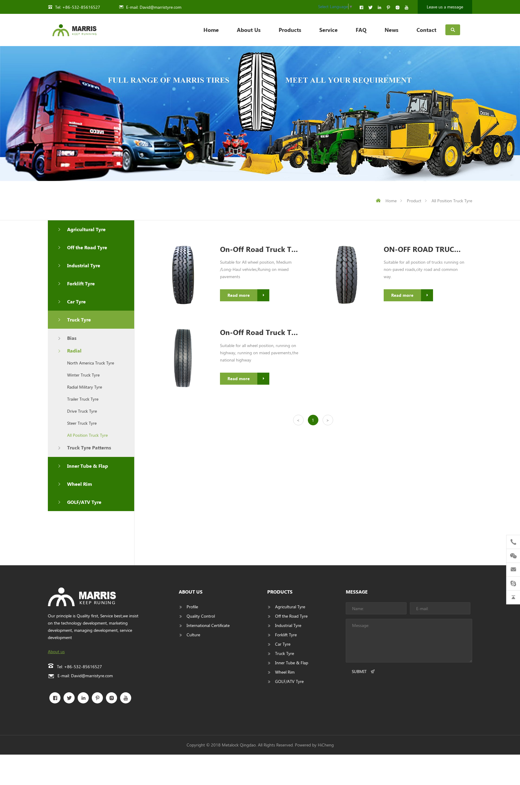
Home (211, 29)
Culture (193, 635)
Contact (426, 29)
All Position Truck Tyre (452, 200)
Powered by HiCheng (314, 745)
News (391, 29)
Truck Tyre (79, 319)
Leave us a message (445, 7)
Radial (74, 350)
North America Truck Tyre (90, 363)
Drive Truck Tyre (82, 411)
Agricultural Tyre (86, 229)
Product (414, 200)
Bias (71, 338)
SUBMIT (359, 671)
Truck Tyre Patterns (89, 447)
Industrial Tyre (83, 265)
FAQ (361, 29)
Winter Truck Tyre (83, 375)
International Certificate (208, 625)
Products (290, 29)
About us (56, 651)
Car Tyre (76, 301)
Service (328, 29)
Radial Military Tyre (84, 387)
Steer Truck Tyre (82, 423)
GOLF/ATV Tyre (84, 502)
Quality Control (201, 616)
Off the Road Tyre (87, 247)
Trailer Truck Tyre (82, 399)
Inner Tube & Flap (87, 466)
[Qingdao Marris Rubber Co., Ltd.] (74, 29)
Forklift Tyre (81, 283)
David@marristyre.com (160, 7)
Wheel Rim (79, 484)
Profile (192, 607)
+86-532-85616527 (81, 7)
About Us (249, 29)
